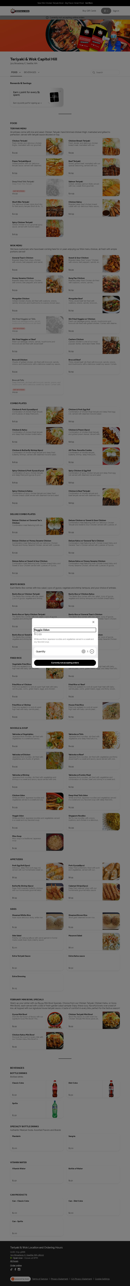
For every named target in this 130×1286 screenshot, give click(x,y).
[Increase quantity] (92, 651)
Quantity (40, 651)
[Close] (93, 622)
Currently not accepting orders (65, 662)
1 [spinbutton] (87, 651)
